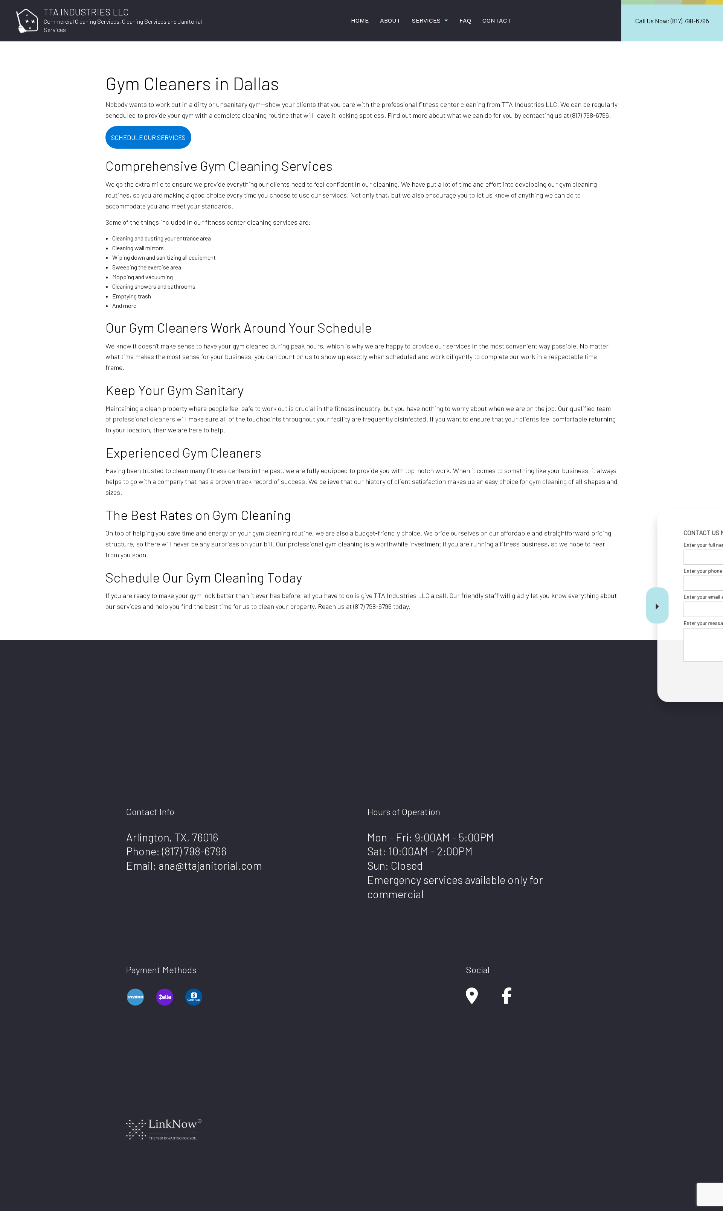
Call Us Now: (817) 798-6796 (672, 20)
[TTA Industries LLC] (27, 19)
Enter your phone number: (588, 570)
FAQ (465, 20)
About (390, 20)
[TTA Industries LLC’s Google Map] (472, 999)
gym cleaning (548, 481)
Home (360, 20)
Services (426, 20)
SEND (668, 674)
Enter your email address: (588, 596)
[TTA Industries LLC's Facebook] (507, 999)
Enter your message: (582, 622)
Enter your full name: (582, 545)
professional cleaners (144, 419)
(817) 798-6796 (194, 851)
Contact (496, 20)
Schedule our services (148, 137)
